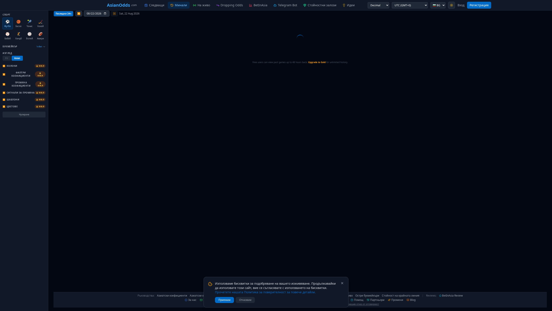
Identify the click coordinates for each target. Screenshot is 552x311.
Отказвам (245, 300)
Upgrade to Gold (317, 62)
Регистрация (479, 5)
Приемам (224, 300)
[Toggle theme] (451, 5)
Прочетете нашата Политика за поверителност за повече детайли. (265, 292)
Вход (461, 5)
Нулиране (24, 114)
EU (6, 58)
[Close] (342, 283)
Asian (17, 58)
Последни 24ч (63, 13)
